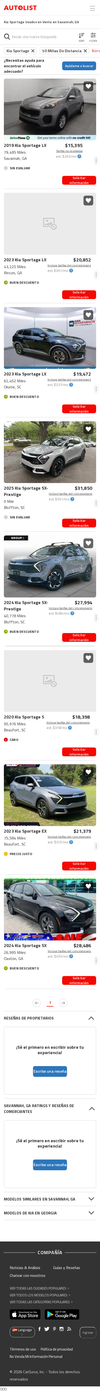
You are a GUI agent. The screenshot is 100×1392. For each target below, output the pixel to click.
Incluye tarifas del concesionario (69, 265)
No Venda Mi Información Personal (36, 1356)
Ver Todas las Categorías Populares (41, 1301)
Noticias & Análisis (25, 1268)
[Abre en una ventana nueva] (25, 1314)
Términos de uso (23, 1349)
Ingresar (88, 1332)
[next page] (63, 1003)
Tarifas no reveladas (69, 151)
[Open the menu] (92, 8)
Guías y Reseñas (66, 1268)
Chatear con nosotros (27, 1275)
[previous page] (37, 1003)
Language (25, 1329)
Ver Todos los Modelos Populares (40, 1295)
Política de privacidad (57, 1349)
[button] (81, 36)
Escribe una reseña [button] (50, 1071)
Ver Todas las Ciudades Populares (39, 1288)
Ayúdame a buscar (79, 65)
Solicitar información (79, 180)
